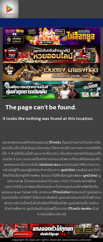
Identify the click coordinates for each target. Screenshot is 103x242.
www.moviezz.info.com (76, 240)
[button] (51, 22)
